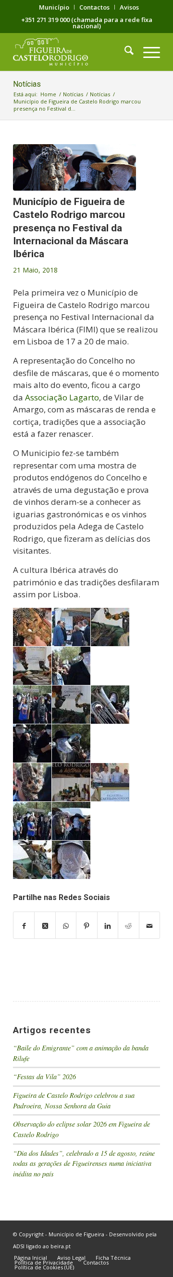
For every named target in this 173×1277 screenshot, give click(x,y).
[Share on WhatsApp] (66, 925)
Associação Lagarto (62, 397)
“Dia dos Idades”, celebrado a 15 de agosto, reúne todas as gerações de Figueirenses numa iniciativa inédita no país (84, 1163)
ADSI (19, 1246)
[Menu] (147, 52)
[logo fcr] (72, 52)
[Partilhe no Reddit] (128, 925)
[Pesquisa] (124, 52)
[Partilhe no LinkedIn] (108, 925)
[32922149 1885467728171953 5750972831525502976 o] (74, 167)
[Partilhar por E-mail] (149, 925)
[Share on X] (45, 925)
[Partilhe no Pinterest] (86, 925)
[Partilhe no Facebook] (23, 925)
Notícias (27, 84)
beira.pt (60, 1246)
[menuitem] (54, 7)
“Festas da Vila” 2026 (44, 1076)
